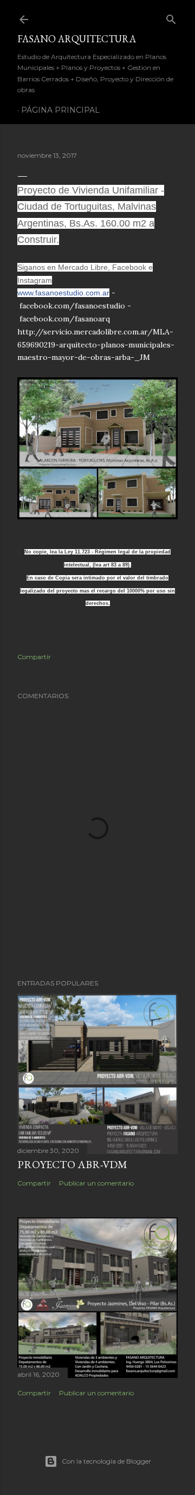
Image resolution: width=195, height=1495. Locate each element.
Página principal (60, 110)
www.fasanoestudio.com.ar (63, 292)
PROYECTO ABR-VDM (72, 1164)
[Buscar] (171, 17)
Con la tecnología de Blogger (106, 1461)
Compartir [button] (34, 657)
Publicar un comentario (96, 1183)
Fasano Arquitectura (76, 39)
